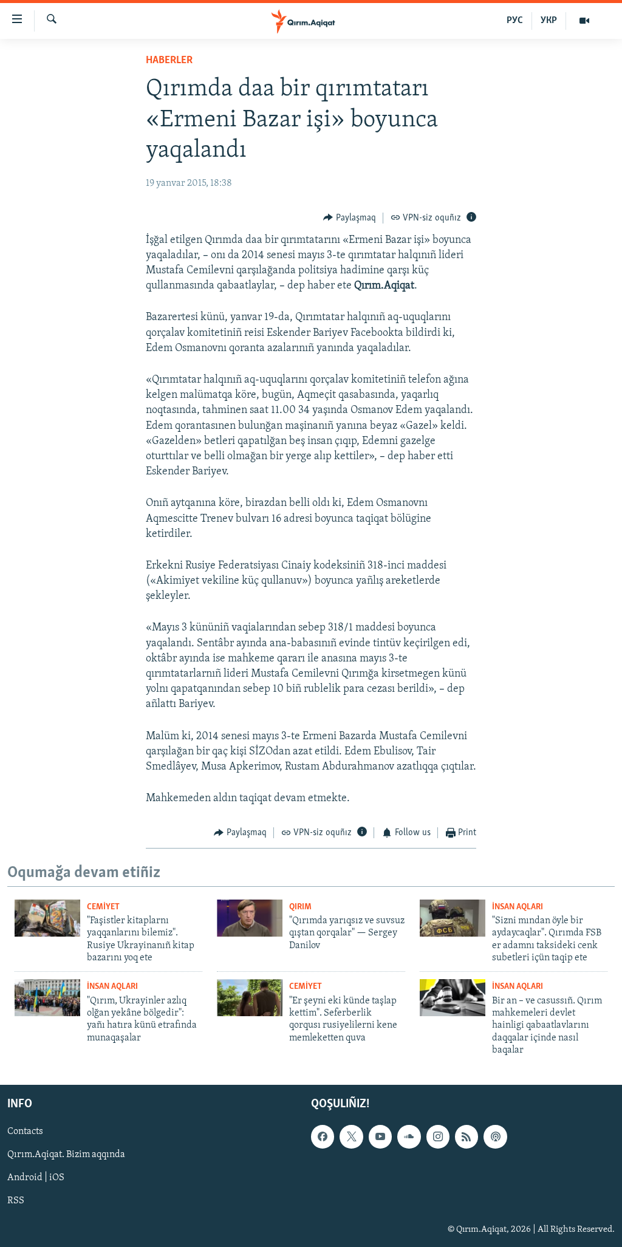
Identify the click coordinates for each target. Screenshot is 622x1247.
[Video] (584, 20)
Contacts (25, 1131)
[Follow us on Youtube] (380, 1136)
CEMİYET (103, 907)
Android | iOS (35, 1178)
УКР (549, 21)
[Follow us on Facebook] (322, 1136)
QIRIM (300, 907)
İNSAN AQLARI (517, 907)
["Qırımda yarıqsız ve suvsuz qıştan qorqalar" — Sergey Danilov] (249, 918)
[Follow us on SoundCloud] (408, 1136)
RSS (15, 1201)
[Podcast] (495, 1136)
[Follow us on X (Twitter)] (351, 1136)
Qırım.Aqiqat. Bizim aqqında (66, 1155)
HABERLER (169, 60)
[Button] (349, 218)
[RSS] (466, 1136)
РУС (515, 21)
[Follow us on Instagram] (437, 1136)
